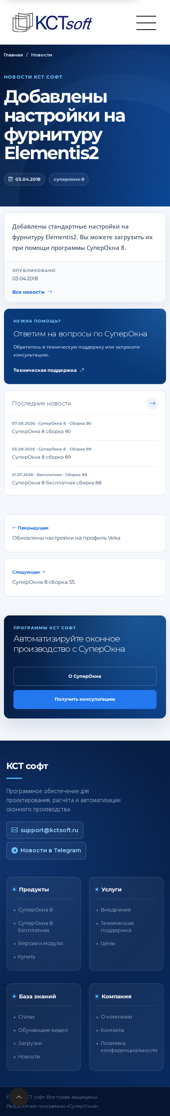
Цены (108, 943)
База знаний (37, 996)
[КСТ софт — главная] (54, 22)
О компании (116, 1017)
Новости (41, 55)
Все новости (28, 292)
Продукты (34, 889)
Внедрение (116, 910)
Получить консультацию (85, 699)
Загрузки (30, 1043)
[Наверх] (18, 1097)
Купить (26, 957)
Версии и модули (40, 943)
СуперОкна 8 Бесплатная (35, 926)
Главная (13, 55)
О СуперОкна (84, 676)
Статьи (26, 1017)
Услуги (112, 889)
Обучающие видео (43, 1030)
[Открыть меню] (146, 22)
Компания (117, 996)
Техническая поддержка (45, 370)
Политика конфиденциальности (129, 1046)
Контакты (112, 1030)
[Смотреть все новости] (152, 404)
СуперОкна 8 (35, 910)
